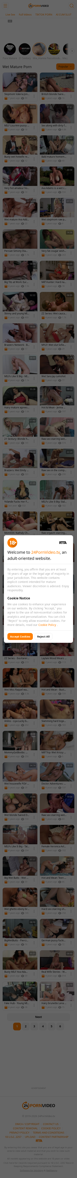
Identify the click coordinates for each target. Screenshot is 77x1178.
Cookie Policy (47, 625)
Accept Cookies (20, 636)
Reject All (43, 636)
